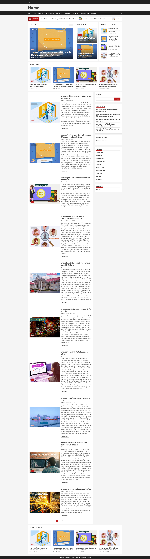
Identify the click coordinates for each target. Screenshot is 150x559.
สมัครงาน (40, 13)
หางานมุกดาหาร (85, 13)
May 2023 (98, 176)
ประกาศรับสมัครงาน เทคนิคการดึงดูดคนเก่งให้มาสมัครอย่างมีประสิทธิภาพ (104, 39)
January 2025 (100, 158)
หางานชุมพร (75, 13)
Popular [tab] (114, 24)
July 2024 (98, 164)
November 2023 (100, 170)
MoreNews (80, 557)
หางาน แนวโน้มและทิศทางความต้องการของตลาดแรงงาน (104, 31)
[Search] (121, 13)
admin (33, 57)
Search (98, 94)
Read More (65, 128)
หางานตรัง (58, 13)
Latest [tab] (104, 24)
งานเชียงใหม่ (67, 13)
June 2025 (99, 155)
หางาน (29, 13)
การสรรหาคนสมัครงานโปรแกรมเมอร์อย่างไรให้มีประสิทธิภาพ (45, 462)
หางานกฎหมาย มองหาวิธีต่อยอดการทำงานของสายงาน (76, 19)
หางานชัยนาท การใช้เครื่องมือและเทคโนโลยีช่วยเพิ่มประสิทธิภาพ (112, 19)
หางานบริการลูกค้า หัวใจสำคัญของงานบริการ (45, 372)
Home (33, 7)
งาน (35, 13)
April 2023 (98, 179)
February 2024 (100, 167)
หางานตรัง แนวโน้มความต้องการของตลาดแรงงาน (45, 417)
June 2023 (99, 173)
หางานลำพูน (94, 13)
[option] (51, 43)
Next (63, 520)
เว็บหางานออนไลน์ (49, 13)
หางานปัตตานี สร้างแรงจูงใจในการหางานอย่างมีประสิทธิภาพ (45, 283)
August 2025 (99, 152)
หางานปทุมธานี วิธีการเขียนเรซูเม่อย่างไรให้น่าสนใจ (45, 327)
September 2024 (100, 161)
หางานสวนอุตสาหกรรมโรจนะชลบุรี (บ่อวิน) (45, 502)
